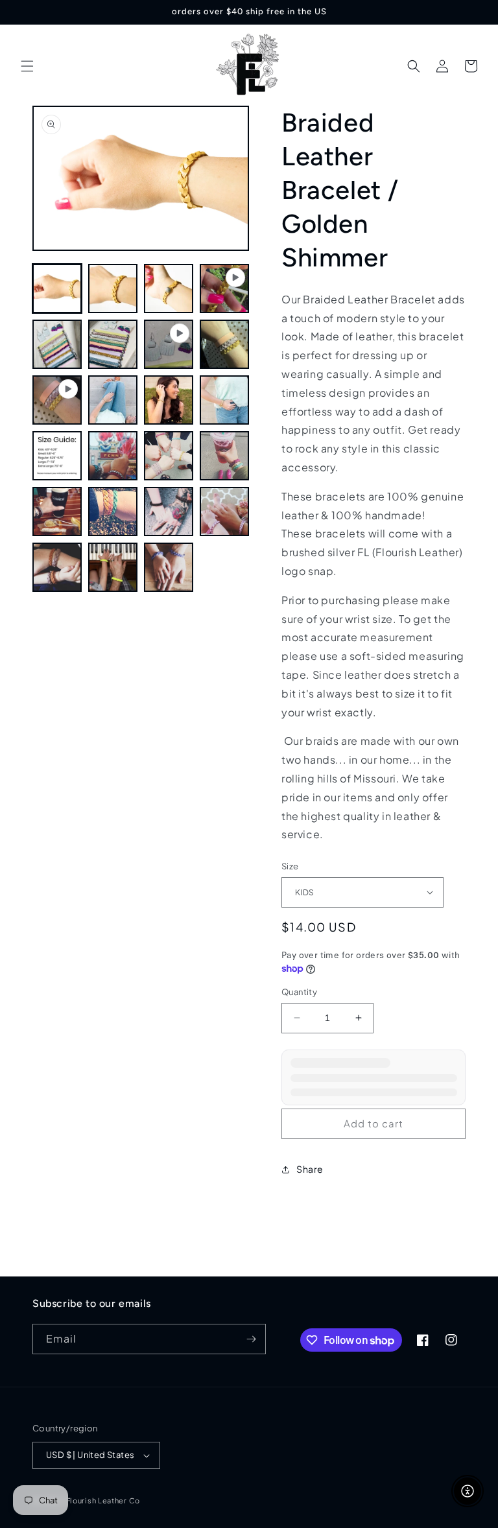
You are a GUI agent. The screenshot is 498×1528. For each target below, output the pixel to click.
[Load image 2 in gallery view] (112, 288)
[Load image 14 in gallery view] (57, 511)
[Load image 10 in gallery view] (57, 455)
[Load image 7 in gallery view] (112, 400)
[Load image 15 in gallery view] (112, 511)
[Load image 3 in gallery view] (168, 288)
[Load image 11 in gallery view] (112, 455)
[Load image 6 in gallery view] (224, 344)
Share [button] (310, 1169)
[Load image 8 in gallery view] (168, 400)
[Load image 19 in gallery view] (112, 567)
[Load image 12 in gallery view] (168, 455)
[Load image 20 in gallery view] (168, 567)
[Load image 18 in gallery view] (57, 567)
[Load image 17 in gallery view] (224, 511)
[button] (27, 66)
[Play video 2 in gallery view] (168, 344)
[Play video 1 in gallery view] (224, 288)
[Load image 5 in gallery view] (112, 344)
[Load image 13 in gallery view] (224, 455)
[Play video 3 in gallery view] (57, 400)
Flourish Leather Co (103, 1500)
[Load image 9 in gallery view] (224, 400)
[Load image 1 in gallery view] (57, 288)
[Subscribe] (251, 1339)
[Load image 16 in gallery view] (168, 511)
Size (290, 866)
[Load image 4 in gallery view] (57, 344)
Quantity (299, 992)
